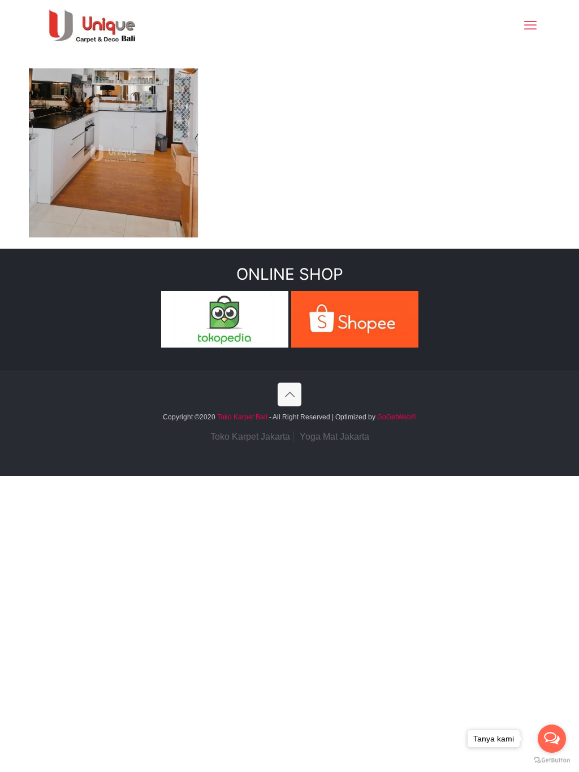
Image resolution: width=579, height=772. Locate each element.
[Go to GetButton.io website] (552, 760)
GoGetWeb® (395, 417)
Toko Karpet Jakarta (250, 436)
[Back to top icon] (289, 394)
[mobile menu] (530, 25)
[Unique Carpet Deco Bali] (103, 25)
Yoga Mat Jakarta (334, 436)
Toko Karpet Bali (242, 417)
